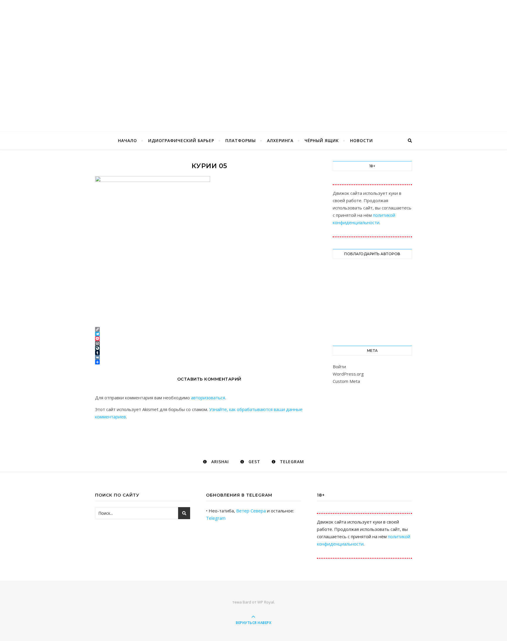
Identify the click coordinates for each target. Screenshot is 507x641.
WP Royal (265, 602)
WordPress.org (348, 374)
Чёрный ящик (322, 140)
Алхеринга (280, 140)
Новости (361, 140)
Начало (127, 140)
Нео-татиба (253, 56)
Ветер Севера (251, 511)
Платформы (240, 140)
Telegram (216, 518)
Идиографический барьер (181, 140)
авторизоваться (208, 397)
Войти (339, 366)
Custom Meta (346, 381)
